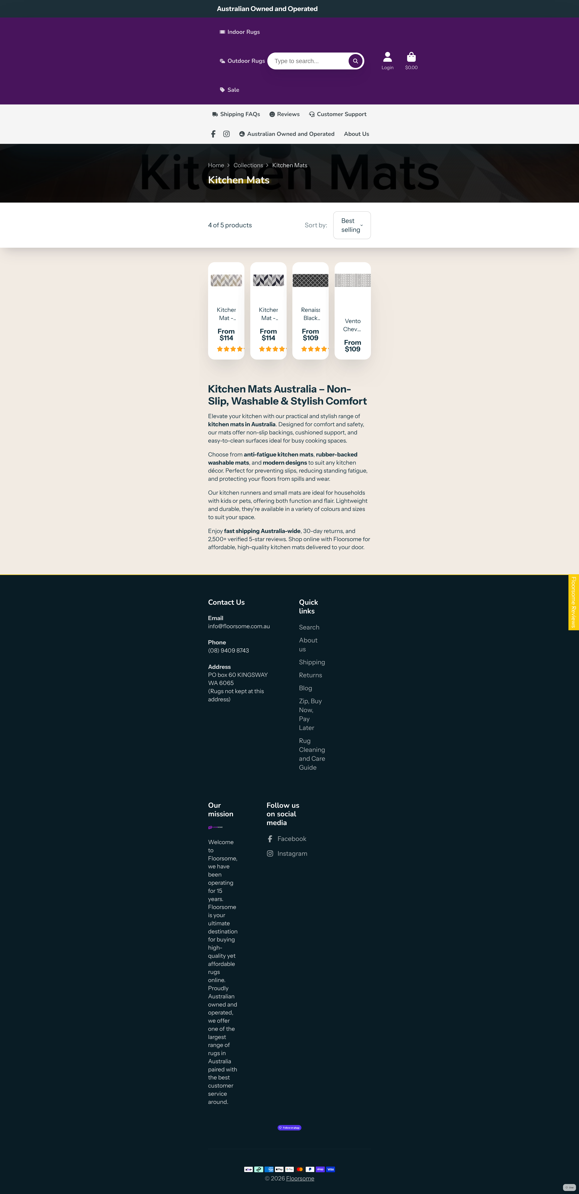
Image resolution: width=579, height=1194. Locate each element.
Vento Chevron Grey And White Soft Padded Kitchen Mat (353, 311)
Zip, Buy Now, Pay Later (310, 714)
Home (216, 165)
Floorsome (300, 1178)
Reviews (288, 114)
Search (309, 627)
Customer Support (342, 114)
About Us (356, 134)
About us (308, 644)
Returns (310, 675)
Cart (411, 61)
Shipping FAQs (240, 114)
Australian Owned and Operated (291, 134)
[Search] (355, 61)
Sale (233, 90)
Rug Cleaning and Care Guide (312, 754)
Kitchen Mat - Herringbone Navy (268, 311)
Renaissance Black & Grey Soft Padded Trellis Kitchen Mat (310, 311)
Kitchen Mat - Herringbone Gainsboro (226, 311)
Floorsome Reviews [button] (573, 602)
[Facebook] (213, 134)
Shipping (312, 662)
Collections (248, 165)
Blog (305, 688)
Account (388, 61)
